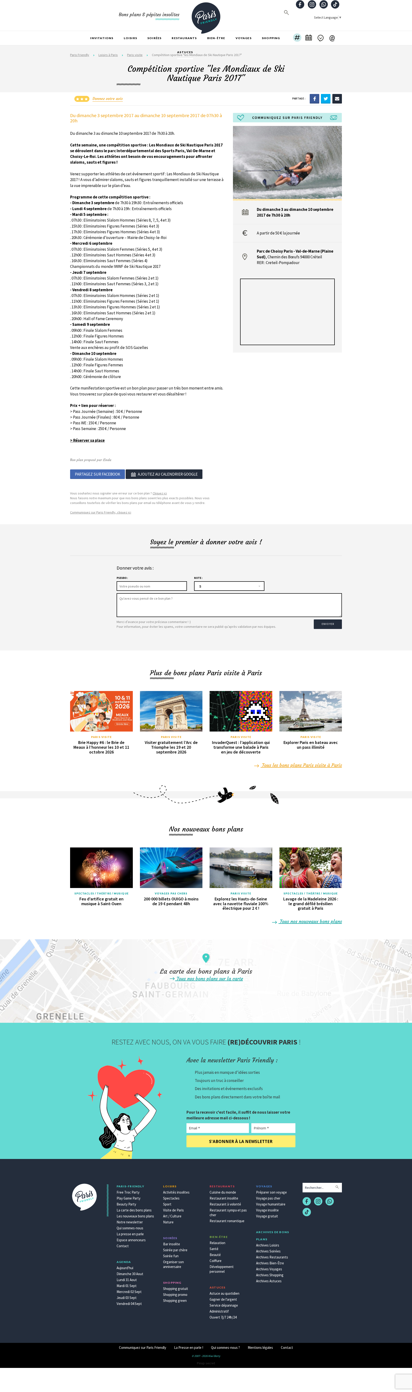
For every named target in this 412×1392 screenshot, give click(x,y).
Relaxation (217, 1243)
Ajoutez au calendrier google (168, 474)
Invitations (101, 38)
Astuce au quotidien (224, 1293)
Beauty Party (126, 1204)
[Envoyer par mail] (337, 98)
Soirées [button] (154, 38)
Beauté (215, 1254)
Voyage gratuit (267, 1216)
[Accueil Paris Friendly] (206, 15)
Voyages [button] (244, 38)
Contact (123, 1246)
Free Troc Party (128, 1192)
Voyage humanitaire (270, 1204)
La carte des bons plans (134, 1210)
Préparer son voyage (271, 1192)
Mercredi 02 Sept (129, 1291)
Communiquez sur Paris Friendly (142, 1347)
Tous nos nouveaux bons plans (310, 921)
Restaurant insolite (224, 1198)
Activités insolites (176, 1192)
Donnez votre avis (108, 98)
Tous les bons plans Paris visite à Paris (301, 765)
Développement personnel (222, 1269)
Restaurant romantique (227, 1221)
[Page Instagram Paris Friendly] (312, 5)
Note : (198, 578)
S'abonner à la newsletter (241, 1141)
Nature (168, 1222)
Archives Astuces (269, 1281)
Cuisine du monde (223, 1192)
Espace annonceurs (131, 1240)
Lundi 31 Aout (127, 1280)
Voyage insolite (267, 1210)
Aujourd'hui (125, 1268)
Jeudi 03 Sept (127, 1297)
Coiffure (215, 1260)
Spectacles (171, 1198)
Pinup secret (206, 1363)
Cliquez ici (160, 493)
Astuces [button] (185, 52)
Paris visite (101, 736)
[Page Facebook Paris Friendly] (300, 5)
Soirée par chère (175, 1250)
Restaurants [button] (184, 38)
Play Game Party (128, 1198)
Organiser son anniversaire (173, 1264)
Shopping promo (175, 1294)
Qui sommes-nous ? (225, 1347)
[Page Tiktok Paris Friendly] (335, 5)
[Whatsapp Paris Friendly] (323, 5)
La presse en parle (130, 1234)
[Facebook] (314, 98)
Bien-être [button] (216, 38)
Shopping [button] (271, 38)
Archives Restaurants (272, 1257)
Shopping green (175, 1300)
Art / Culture (172, 1216)
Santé (214, 1249)
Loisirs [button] (130, 38)
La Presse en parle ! (188, 1347)
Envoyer (328, 624)
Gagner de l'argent (223, 1299)
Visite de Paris (173, 1210)
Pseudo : (122, 578)
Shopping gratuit (175, 1288)
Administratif (219, 1311)
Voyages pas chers (171, 893)
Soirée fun (171, 1256)
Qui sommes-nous (130, 1228)
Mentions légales (260, 1347)
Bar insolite (171, 1244)
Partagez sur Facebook (97, 474)
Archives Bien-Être (270, 1263)
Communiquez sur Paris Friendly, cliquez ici (100, 512)
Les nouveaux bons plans (135, 1216)
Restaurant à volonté (225, 1204)
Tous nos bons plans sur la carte (209, 979)
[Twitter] (325, 98)
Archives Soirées (268, 1251)
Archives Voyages (269, 1269)
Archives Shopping (269, 1275)
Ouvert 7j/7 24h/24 (223, 1317)
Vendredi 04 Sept (129, 1303)
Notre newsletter (130, 1222)
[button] (297, 38)
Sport (167, 1204)
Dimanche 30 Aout (130, 1274)
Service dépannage (224, 1305)
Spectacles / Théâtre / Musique (101, 893)
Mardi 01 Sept (127, 1285)
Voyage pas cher (268, 1198)
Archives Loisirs (267, 1245)
